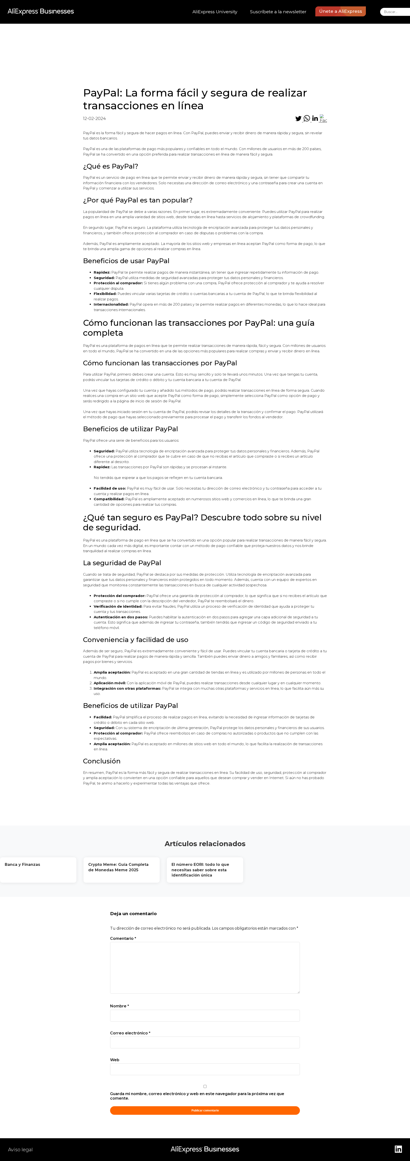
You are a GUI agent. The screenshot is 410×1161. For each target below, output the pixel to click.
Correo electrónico (130, 1033)
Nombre (119, 1006)
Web (114, 1060)
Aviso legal (20, 1149)
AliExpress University (214, 11)
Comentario (123, 938)
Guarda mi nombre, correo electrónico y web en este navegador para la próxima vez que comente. (197, 1096)
